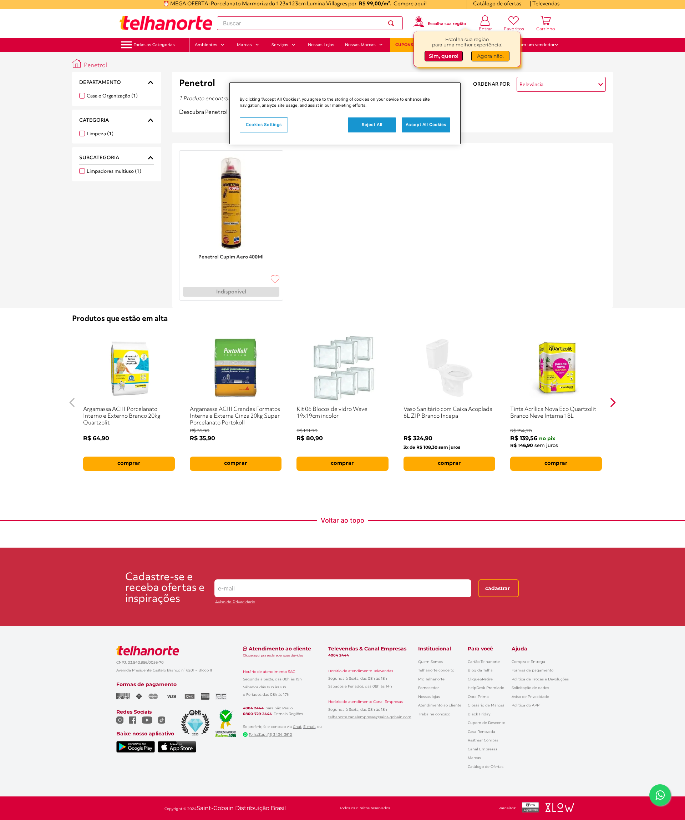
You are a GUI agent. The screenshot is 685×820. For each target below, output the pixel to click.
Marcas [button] (244, 44)
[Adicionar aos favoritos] (275, 279)
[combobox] (310, 23)
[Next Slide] (613, 402)
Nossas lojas (429, 696)
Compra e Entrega (528, 661)
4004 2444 (253, 708)
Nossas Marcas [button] (360, 44)
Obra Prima (478, 696)
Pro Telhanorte (431, 679)
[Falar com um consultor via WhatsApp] (660, 795)
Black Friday (479, 714)
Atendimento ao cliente (439, 705)
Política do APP (525, 705)
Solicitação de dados (530, 687)
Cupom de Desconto (486, 722)
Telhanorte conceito (436, 670)
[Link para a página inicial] (76, 63)
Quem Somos (430, 661)
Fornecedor (428, 687)
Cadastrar (497, 588)
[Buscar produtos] (392, 23)
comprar (129, 463)
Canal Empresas (482, 749)
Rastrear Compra (483, 740)
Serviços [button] (280, 44)
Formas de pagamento (532, 670)
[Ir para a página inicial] (166, 23)
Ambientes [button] (206, 44)
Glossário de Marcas (486, 705)
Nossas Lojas (321, 44)
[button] (154, 45)
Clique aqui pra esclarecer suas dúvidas (273, 655)
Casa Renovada (481, 731)
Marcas (474, 757)
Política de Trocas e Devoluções (540, 679)
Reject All (372, 124)
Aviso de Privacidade (235, 602)
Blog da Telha (480, 670)
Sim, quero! (443, 56)
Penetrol (95, 65)
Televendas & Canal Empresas (367, 649)
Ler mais (190, 122)
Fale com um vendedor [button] (531, 44)
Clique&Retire (480, 679)
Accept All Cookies (426, 124)
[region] (345, 113)
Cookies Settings (264, 124)
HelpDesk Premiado (486, 687)
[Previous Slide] (72, 402)
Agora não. (490, 56)
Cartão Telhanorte (484, 661)
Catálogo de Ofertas (485, 766)
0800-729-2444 (257, 714)
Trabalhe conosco (434, 714)
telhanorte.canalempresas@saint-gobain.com (369, 717)
